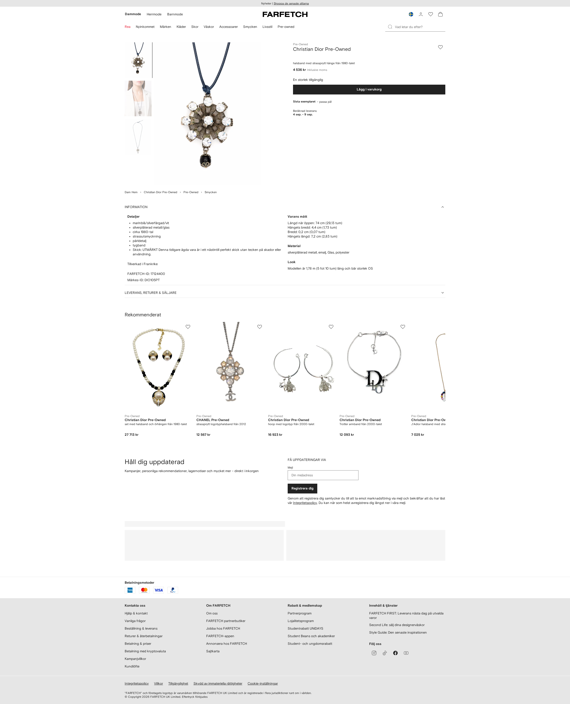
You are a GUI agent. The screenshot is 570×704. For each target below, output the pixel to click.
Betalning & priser (138, 643)
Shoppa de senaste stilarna (291, 3)
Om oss (212, 613)
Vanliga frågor (135, 620)
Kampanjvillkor (135, 658)
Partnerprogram (299, 613)
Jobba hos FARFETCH (223, 628)
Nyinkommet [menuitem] (145, 26)
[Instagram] (374, 653)
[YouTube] (406, 653)
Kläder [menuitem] (181, 26)
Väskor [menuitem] (209, 26)
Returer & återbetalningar (144, 636)
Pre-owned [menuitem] (286, 26)
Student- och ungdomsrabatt (310, 643)
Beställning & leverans (141, 628)
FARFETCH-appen (220, 636)
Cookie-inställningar (263, 683)
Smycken (211, 192)
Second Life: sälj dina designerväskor (397, 624)
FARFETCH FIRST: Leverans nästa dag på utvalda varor (406, 615)
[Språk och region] (411, 14)
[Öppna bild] (138, 60)
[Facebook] (395, 653)
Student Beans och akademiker (311, 636)
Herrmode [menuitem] (154, 14)
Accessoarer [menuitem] (228, 26)
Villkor (158, 683)
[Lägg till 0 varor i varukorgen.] (440, 14)
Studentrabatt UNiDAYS (305, 628)
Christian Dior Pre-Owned (160, 192)
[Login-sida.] (421, 14)
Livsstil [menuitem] (267, 26)
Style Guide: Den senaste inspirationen (398, 632)
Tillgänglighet (178, 683)
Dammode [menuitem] (133, 14)
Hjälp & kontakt (136, 613)
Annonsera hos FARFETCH (226, 643)
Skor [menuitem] (194, 26)
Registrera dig (302, 488)
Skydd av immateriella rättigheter (217, 683)
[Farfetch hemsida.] (285, 14)
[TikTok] (385, 653)
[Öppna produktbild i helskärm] (207, 113)
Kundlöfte (132, 666)
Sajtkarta (213, 651)
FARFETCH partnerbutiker (225, 620)
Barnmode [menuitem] (175, 14)
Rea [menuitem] (127, 26)
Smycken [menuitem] (250, 26)
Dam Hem (131, 192)
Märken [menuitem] (165, 26)
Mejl (290, 467)
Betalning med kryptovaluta (145, 651)
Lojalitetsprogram (301, 620)
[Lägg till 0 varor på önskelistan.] (431, 14)
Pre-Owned (190, 192)
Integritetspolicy (305, 502)
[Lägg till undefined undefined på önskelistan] (188, 327)
